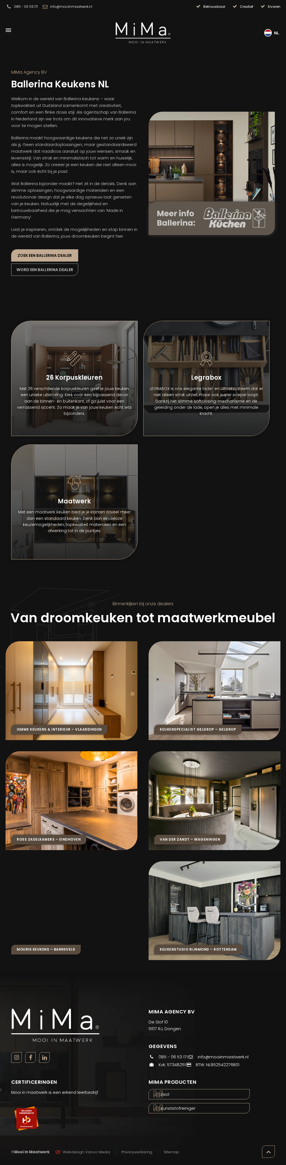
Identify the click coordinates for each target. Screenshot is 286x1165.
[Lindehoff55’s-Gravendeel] (214, 800)
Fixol (165, 1094)
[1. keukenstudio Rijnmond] (214, 910)
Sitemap (171, 1152)
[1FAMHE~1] (71, 690)
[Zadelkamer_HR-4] (71, 800)
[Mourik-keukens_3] (71, 910)
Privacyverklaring (136, 1152)
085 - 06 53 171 (26, 6)
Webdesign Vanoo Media (86, 1152)
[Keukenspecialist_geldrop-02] (214, 690)
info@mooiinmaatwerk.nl (71, 6)
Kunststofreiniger (178, 1108)
